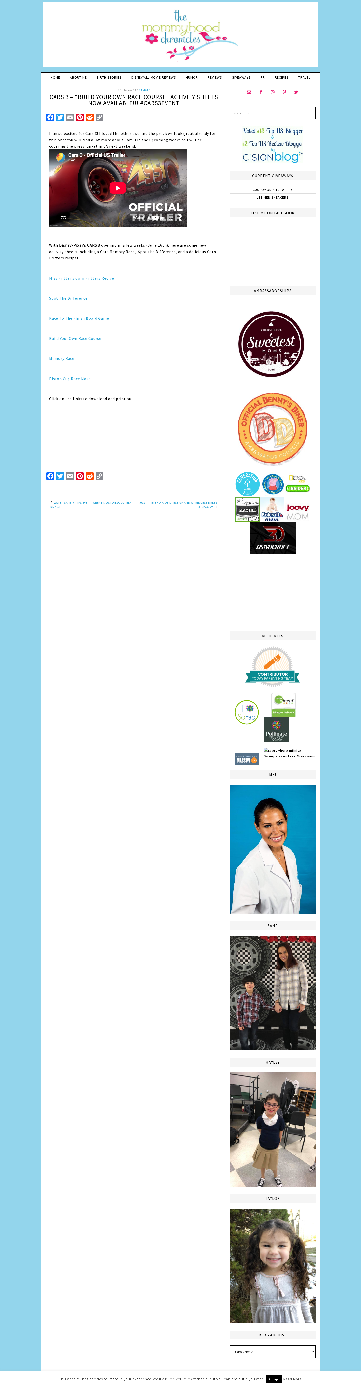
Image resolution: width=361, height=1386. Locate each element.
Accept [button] (274, 1379)
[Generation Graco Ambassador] (247, 494)
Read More (292, 1379)
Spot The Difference (68, 298)
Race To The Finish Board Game (79, 318)
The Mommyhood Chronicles (180, 37)
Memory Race (61, 358)
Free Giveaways (301, 756)
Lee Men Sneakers (273, 197)
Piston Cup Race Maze (70, 378)
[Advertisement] (272, 592)
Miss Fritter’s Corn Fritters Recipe (81, 278)
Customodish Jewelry (273, 189)
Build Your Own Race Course (75, 338)
